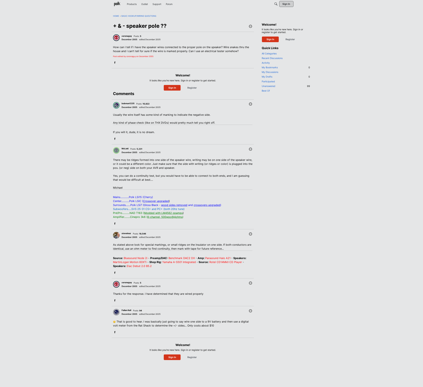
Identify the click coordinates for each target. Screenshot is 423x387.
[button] (250, 26)
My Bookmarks (286, 67)
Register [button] (192, 87)
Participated (268, 81)
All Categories (269, 53)
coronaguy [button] (127, 36)
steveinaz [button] (126, 233)
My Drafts (286, 76)
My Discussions (270, 72)
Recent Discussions (272, 58)
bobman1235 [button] (128, 103)
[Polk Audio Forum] (117, 4)
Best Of (266, 90)
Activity (266, 62)
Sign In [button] (172, 87)
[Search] (276, 4)
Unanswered (286, 86)
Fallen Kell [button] (126, 310)
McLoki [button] (125, 148)
